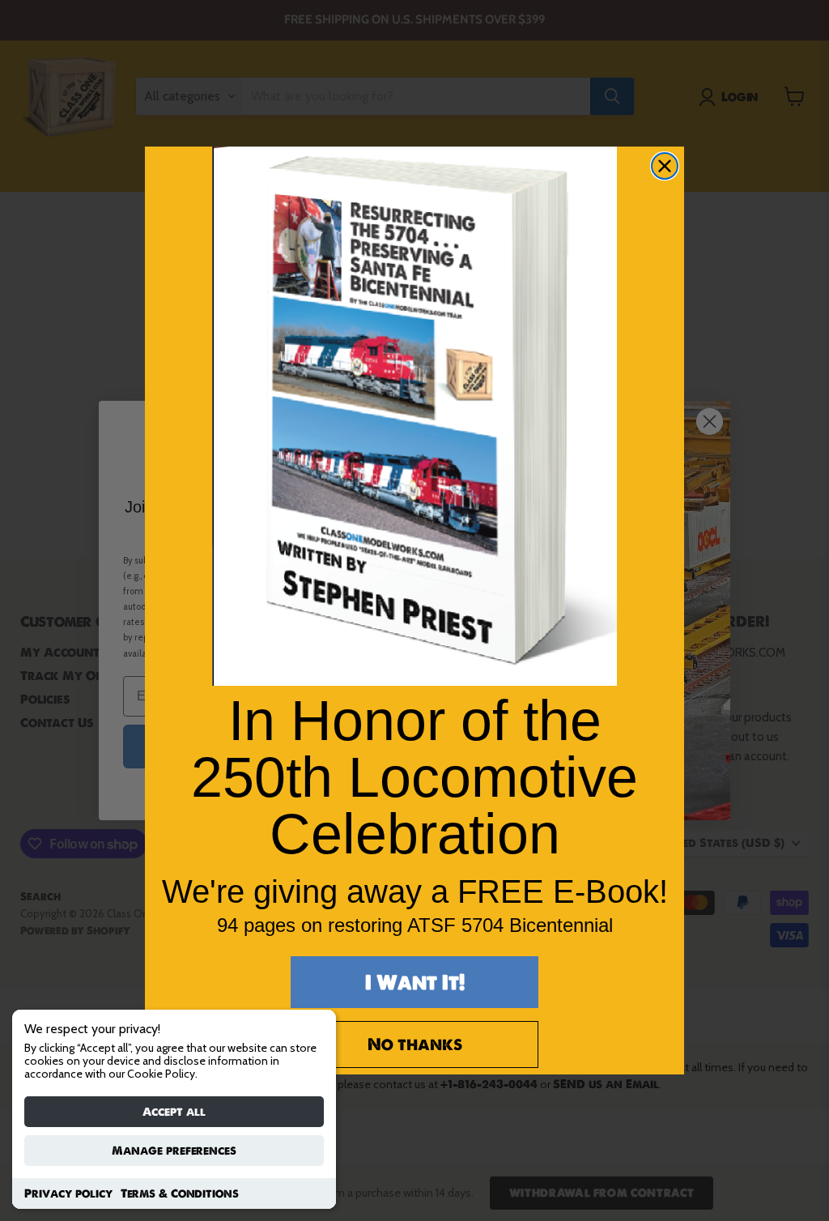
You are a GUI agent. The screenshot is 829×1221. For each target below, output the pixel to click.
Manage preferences (174, 1150)
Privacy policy (68, 1193)
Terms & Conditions (180, 1193)
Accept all (174, 1111)
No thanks (415, 1044)
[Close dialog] (665, 166)
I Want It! (415, 982)
